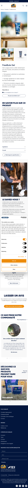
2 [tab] (9, 358)
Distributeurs (4, 441)
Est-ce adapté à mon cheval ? (10, 92)
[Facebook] (20, 486)
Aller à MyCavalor (14, 283)
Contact (3, 418)
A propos (3, 435)
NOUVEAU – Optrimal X (14, 1)
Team (2, 437)
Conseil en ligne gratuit (6, 412)
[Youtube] (23, 486)
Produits (7, 9)
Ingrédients (5, 146)
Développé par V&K (5, 476)
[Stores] (26, 5)
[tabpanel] (14, 339)
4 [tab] (13, 358)
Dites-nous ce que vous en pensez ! (14, 306)
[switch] (25, 243)
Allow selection (14, 265)
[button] (2, 5)
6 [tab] (17, 358)
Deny (14, 269)
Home (2, 9)
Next (25, 54)
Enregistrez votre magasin (7, 443)
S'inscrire (3, 462)
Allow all (14, 260)
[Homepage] (13, 5)
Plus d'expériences (21, 319)
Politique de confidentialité (13, 475)
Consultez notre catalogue (7, 416)
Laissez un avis (4, 425)
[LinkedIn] (26, 486)
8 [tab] (20, 358)
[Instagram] (17, 486)
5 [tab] (15, 358)
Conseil (4, 150)
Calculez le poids (5, 414)
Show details (21, 256)
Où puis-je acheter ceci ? (14, 95)
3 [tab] (11, 358)
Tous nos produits (24, 371)
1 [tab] (7, 358)
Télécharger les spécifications (12, 155)
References (3, 428)
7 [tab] (19, 358)
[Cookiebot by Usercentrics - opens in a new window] (21, 217)
